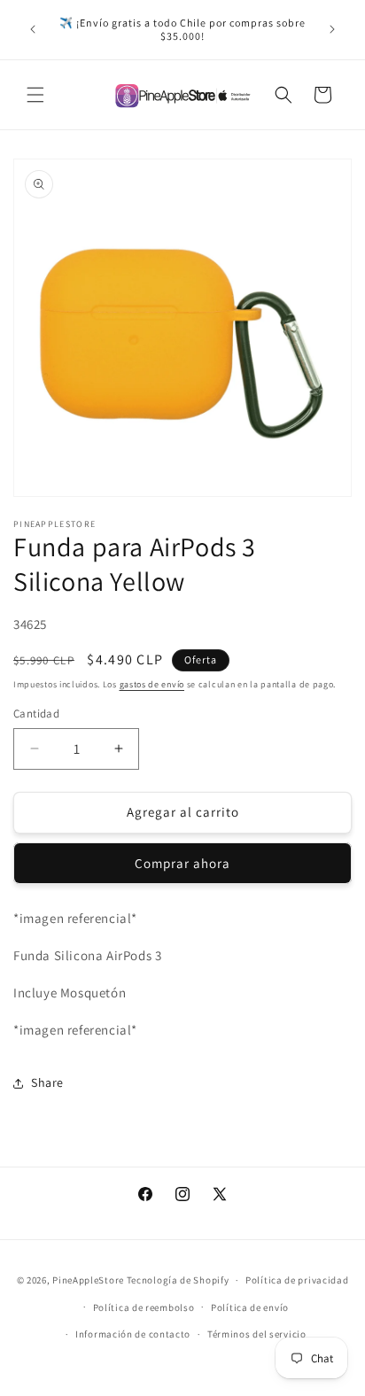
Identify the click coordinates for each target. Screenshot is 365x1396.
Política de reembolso (144, 1307)
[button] (35, 94)
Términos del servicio (257, 1334)
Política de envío (250, 1307)
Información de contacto (132, 1334)
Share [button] (47, 1082)
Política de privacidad (296, 1280)
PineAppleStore (89, 1280)
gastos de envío (152, 684)
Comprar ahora (182, 863)
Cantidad (36, 713)
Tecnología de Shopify (178, 1280)
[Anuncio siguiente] (332, 29)
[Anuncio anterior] (32, 29)
